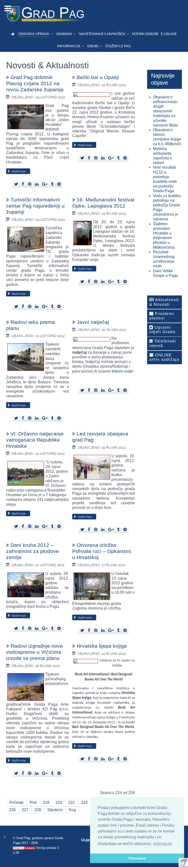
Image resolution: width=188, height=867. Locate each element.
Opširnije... (20, 171)
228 (38, 810)
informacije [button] (162, 844)
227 (25, 810)
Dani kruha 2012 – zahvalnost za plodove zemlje (32, 551)
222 (84, 802)
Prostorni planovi (161, 316)
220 (59, 802)
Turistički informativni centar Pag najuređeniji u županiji (35, 206)
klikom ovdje (122, 371)
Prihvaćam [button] (137, 858)
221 (71, 802)
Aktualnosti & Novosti (164, 302)
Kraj (72, 810)
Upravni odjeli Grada (162, 329)
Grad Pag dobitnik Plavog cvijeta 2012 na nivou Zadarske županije (35, 83)
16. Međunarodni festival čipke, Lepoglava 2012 (103, 203)
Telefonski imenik (162, 343)
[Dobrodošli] (13, 34)
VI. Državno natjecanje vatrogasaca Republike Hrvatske (35, 440)
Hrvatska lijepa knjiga (102, 646)
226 (12, 810)
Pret (33, 802)
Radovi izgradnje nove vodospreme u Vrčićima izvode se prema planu (34, 652)
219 (46, 802)
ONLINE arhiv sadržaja (164, 357)
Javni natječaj (93, 322)
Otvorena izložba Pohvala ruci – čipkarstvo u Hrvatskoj (101, 551)
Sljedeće (55, 810)
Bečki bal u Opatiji (98, 77)
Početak (16, 802)
